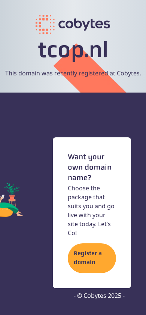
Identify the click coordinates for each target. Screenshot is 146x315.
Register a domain (88, 258)
